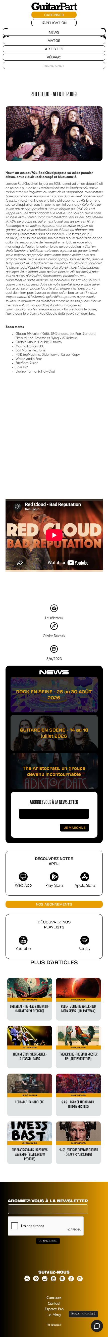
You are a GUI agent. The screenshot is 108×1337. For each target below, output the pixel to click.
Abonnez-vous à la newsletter (54, 801)
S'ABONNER (54, 14)
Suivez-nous (54, 1272)
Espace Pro (54, 1309)
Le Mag (54, 1315)
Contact (54, 1304)
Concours (54, 1298)
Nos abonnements (54, 904)
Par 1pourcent (54, 1325)
